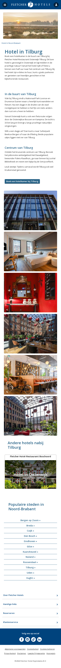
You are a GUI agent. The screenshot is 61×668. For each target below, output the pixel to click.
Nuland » (31, 556)
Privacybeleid (10, 653)
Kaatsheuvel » (30, 551)
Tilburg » (31, 567)
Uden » (30, 572)
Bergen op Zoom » (30, 520)
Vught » (30, 577)
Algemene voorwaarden (15, 649)
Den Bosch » (30, 535)
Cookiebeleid (32, 649)
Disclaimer (21, 653)
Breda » (30, 525)
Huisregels (50, 653)
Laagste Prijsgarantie (36, 653)
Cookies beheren (47, 649)
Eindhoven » (30, 541)
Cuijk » (30, 530)
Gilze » (30, 546)
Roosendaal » (30, 562)
